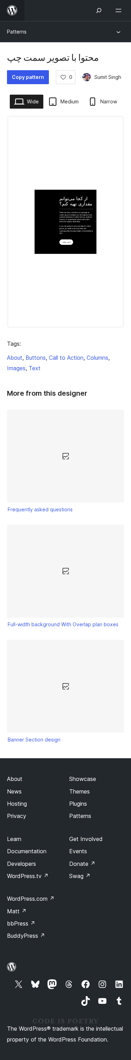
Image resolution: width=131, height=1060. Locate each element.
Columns (97, 357)
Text (35, 368)
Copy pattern (28, 77)
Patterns (17, 32)
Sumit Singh (107, 77)
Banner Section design (34, 740)
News (14, 791)
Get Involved (86, 838)
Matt (17, 911)
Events (78, 851)
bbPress (21, 923)
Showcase (82, 778)
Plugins (78, 803)
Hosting (17, 803)
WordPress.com (30, 898)
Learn (14, 838)
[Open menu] (120, 10)
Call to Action (66, 357)
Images (16, 368)
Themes (79, 791)
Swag (79, 875)
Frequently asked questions (40, 509)
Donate (82, 863)
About (14, 357)
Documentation (26, 851)
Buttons (36, 357)
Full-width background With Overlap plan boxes (63, 624)
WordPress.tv (28, 875)
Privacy (16, 815)
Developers (21, 863)
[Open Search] (99, 10)
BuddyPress (26, 935)
